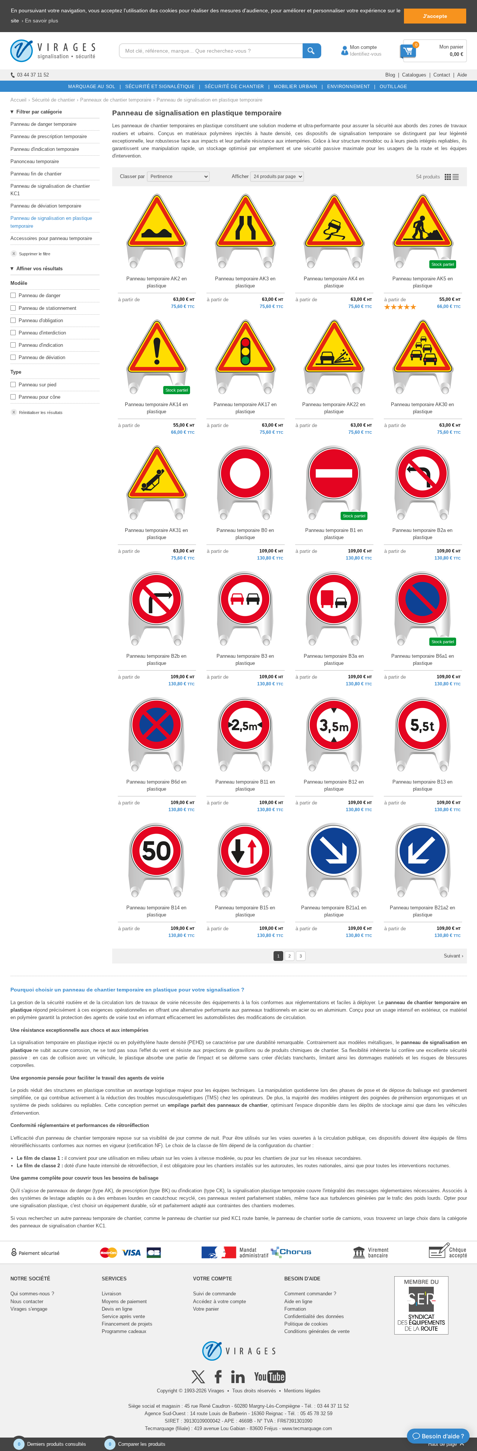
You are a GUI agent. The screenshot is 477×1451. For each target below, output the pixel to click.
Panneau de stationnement (47, 308)
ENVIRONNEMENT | (350, 86)
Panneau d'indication (41, 345)
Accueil (18, 100)
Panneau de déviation (42, 357)
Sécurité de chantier (53, 100)
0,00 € (456, 54)
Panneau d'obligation (41, 320)
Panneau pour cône (39, 397)
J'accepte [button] (435, 16)
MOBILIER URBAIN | (297, 86)
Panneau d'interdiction (42, 333)
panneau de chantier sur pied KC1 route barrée (217, 1218)
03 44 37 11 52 (33, 75)
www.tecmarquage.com (307, 1428)
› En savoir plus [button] (40, 21)
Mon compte (356, 47)
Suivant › (453, 956)
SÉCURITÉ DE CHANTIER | (236, 86)
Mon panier (451, 47)
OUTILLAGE (392, 86)
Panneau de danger (39, 295)
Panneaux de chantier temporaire (115, 100)
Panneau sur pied (37, 384)
